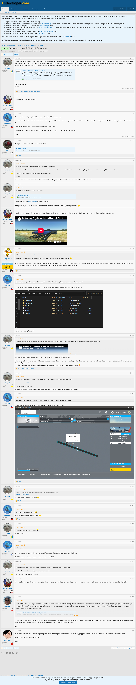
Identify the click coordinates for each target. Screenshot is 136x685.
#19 (133, 597)
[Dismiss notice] (133, 16)
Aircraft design (44, 25)
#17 (133, 561)
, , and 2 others (25, 368)
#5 (133, 160)
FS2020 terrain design (46, 31)
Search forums (12, 12)
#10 (133, 335)
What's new (14, 9)
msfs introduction (27, 51)
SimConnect (41, 33)
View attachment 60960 (22, 494)
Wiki (44, 9)
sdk (47, 51)
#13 (133, 486)
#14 (133, 505)
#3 (133, 114)
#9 (133, 275)
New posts (4, 12)
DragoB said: (19, 252)
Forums (4, 9)
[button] (19, 9)
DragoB (4, 51)
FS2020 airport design (46, 27)
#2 (133, 96)
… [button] (8, 54)
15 (11, 54)
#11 (133, 373)
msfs (20, 51)
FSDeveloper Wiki (21, 149)
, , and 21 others (29, 91)
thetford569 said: (20, 339)
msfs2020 (41, 51)
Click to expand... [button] (74, 354)
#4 (133, 140)
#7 (133, 210)
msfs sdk (35, 51)
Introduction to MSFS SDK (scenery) (33, 70)
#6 (133, 184)
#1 (133, 58)
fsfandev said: (20, 164)
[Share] (131, 58)
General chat (67, 37)
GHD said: (18, 188)
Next (15, 54)
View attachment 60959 (22, 383)
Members (25, 9)
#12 (133, 393)
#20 (133, 630)
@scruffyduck (32, 201)
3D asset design (46, 24)
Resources (35, 9)
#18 (133, 579)
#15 (133, 523)
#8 (133, 248)
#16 (133, 541)
